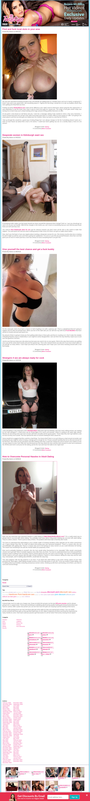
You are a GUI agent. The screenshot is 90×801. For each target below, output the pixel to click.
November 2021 (7, 749)
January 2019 (17, 728)
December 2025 (7, 704)
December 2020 (7, 762)
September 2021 (7, 752)
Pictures (18, 624)
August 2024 (6, 713)
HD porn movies (61, 603)
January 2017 (17, 758)
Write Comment (46, 128)
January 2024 (6, 717)
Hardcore (19, 619)
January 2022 (6, 746)
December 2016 (17, 759)
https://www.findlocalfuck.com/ (54, 536)
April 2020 (16, 708)
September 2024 (7, 711)
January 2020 (17, 713)
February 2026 (7, 702)
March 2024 (6, 716)
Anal (3, 621)
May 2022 (5, 740)
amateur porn (12, 592)
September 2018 (18, 734)
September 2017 (18, 746)
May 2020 (16, 707)
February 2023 (7, 731)
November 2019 (17, 716)
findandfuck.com (19, 107)
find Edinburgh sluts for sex (20, 229)
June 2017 (16, 750)
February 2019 (17, 726)
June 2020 (16, 705)
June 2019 (16, 720)
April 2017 (16, 753)
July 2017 (16, 749)
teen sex (19, 596)
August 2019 (16, 719)
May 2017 (16, 752)
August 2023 (6, 723)
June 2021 (6, 756)
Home (4, 582)
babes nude (33, 592)
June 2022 (6, 738)
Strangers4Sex (32, 430)
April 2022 (5, 741)
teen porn (13, 596)
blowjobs (44, 592)
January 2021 (6, 761)
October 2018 (17, 732)
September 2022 (7, 735)
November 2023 (7, 720)
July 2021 (5, 755)
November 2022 (7, 734)
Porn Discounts (20, 626)
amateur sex (20, 592)
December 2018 (17, 729)
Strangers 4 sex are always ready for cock (23, 358)
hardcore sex (28, 594)
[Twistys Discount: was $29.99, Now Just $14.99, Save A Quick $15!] (45, 26)
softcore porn (70, 594)
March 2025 (6, 708)
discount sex (66, 592)
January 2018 (17, 741)
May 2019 (16, 722)
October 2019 (17, 717)
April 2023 (5, 728)
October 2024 (6, 710)
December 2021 (7, 747)
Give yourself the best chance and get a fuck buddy (28, 249)
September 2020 (18, 704)
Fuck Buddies (70, 330)
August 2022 (6, 737)
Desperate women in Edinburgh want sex (23, 135)
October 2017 (17, 744)
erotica (74, 592)
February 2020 (17, 711)
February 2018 (17, 740)
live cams (44, 594)
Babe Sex (27, 592)
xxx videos (26, 596)
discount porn (53, 592)
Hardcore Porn (15, 594)
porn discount (60, 594)
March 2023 (6, 729)
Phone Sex (19, 623)
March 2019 (16, 725)
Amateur (4, 619)
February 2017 (17, 756)
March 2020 (16, 710)
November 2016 (17, 761)
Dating (47, 126)
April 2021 (5, 758)
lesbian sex (38, 594)
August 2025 (6, 705)
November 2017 (17, 743)
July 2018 (16, 735)
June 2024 (6, 714)
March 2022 (6, 743)
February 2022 (7, 744)
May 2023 (5, 726)
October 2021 (6, 750)
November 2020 (17, 702)
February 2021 (7, 759)
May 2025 (5, 707)
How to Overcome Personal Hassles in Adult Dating (28, 456)
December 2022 (7, 732)
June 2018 (16, 737)
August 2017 (16, 747)
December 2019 (17, 714)
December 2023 (7, 719)
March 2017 (16, 755)
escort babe (5, 594)
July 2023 (5, 725)
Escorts (4, 628)
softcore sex (6, 596)
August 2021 (6, 753)
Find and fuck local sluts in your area (21, 29)
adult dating (5, 592)
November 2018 (17, 731)
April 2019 (16, 723)
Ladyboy (18, 621)
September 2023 (7, 722)
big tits (39, 592)
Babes (4, 623)
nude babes (50, 594)
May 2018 (16, 738)
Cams (4, 624)
